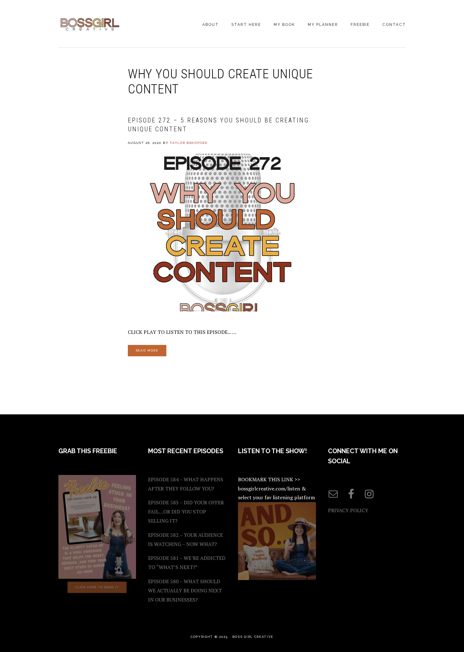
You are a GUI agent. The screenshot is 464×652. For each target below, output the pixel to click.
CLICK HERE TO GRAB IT (97, 587)
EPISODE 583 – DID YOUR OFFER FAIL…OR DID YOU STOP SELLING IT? (186, 511)
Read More (147, 350)
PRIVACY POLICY (348, 510)
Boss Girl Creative (90, 24)
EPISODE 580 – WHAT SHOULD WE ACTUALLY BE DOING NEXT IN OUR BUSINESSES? (185, 590)
